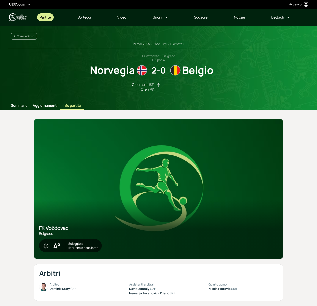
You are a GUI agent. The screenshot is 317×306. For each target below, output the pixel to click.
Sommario (19, 106)
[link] (45, 17)
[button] (160, 17)
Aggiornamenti (45, 106)
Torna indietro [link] (25, 36)
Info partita (72, 106)
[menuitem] (53, 17)
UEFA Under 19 (17, 17)
